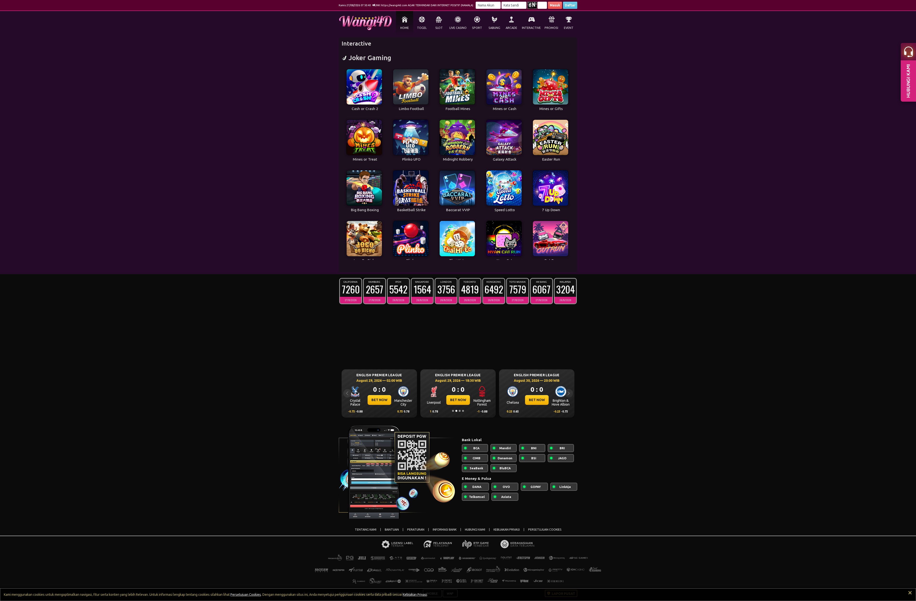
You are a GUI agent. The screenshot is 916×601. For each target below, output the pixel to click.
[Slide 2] (456, 411)
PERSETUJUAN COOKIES (545, 529)
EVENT (568, 27)
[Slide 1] (453, 411)
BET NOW (379, 400)
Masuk (555, 5)
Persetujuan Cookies (245, 594)
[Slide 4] (463, 411)
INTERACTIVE (531, 27)
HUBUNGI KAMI (475, 529)
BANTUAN (392, 529)
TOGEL (422, 27)
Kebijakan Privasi (415, 594)
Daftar (570, 5)
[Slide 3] (460, 411)
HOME (404, 27)
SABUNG (494, 27)
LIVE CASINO (458, 27)
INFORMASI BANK (445, 529)
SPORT (477, 27)
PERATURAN (415, 529)
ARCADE (511, 27)
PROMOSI (551, 27)
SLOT (439, 27)
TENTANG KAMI (365, 529)
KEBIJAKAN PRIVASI (507, 529)
